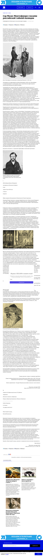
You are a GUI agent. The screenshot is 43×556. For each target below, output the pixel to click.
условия (6, 554)
